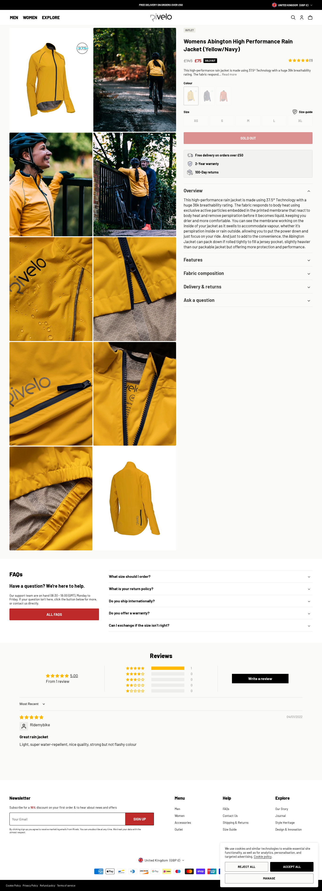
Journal (280, 816)
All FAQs (54, 614)
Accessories (183, 822)
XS (201, 122)
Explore (51, 17)
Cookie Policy (13, 885)
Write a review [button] (260, 678)
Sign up (139, 819)
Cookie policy (263, 856)
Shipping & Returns (235, 822)
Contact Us (230, 816)
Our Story (281, 809)
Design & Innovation (288, 829)
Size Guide (230, 829)
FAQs (226, 809)
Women (30, 17)
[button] (14, 17)
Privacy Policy (30, 885)
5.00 (74, 675)
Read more (229, 74)
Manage (269, 878)
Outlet (179, 829)
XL (305, 122)
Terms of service (66, 885)
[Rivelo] (161, 17)
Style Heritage (285, 822)
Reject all (246, 867)
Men (14, 17)
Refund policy (47, 885)
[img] (31, 717)
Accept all (292, 867)
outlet (189, 30)
